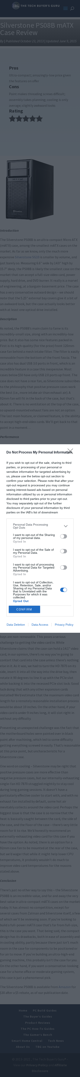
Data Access (40, 624)
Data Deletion (16, 624)
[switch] (63, 536)
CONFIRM (24, 609)
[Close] (72, 453)
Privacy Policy (64, 624)
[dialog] (40, 538)
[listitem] (40, 526)
